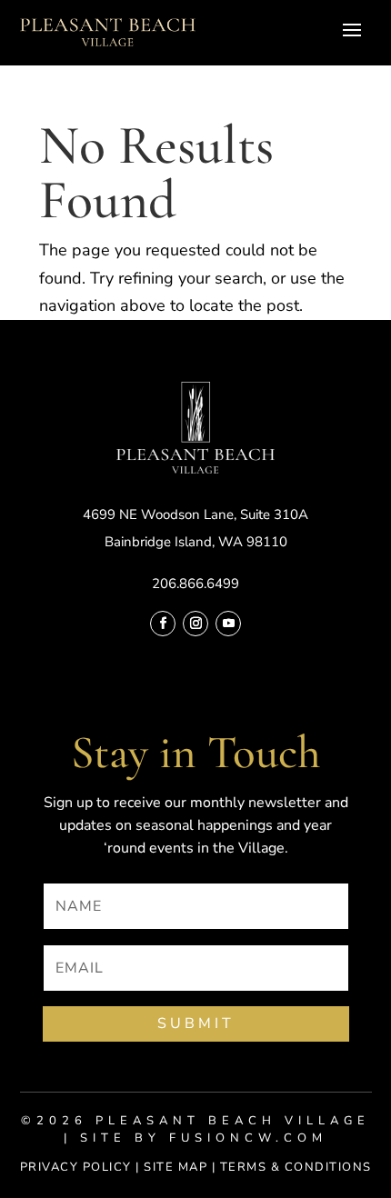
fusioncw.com (248, 1138)
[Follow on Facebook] (162, 623)
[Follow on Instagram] (195, 623)
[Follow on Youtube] (228, 623)
